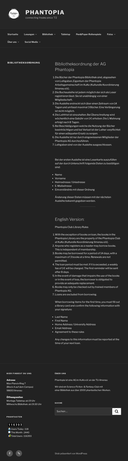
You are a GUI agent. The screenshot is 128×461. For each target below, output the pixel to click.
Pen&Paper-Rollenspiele (88, 34)
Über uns (12, 42)
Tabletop (65, 34)
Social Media (31, 42)
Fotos (110, 34)
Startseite (12, 34)
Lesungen (29, 34)
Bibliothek (47, 34)
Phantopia (45, 12)
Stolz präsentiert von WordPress (71, 453)
